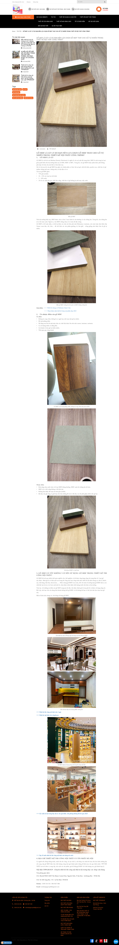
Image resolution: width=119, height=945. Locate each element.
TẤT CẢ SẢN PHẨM (80, 21)
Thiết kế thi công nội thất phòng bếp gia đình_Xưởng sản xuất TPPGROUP (27, 67)
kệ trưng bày (16, 92)
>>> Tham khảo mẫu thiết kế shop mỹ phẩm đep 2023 (60, 311)
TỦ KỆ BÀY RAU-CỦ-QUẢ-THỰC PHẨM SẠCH (67, 919)
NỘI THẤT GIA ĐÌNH (66, 900)
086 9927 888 (28, 904)
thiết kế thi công (28, 98)
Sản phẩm (47, 903)
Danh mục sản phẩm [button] (23, 17)
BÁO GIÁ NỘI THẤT (43, 26)
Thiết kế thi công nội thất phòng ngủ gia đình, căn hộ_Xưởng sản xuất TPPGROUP (27, 77)
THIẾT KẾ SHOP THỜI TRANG (88, 17)
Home (13, 31)
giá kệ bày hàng (17, 89)
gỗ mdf (25, 89)
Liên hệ (46, 906)
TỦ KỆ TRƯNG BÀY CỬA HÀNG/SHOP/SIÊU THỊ (67, 915)
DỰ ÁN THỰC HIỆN (57, 26)
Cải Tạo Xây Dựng (93, 21)
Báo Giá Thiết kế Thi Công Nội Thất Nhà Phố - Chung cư (84, 902)
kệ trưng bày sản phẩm (19, 95)
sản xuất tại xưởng (17, 98)
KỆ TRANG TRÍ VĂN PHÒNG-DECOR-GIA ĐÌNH (66, 933)
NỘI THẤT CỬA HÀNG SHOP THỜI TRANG (66, 904)
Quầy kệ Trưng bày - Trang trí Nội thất (98, 908)
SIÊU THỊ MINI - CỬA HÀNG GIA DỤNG (66, 911)
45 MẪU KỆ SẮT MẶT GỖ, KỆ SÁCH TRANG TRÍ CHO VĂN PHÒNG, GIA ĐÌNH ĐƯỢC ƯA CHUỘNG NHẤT (28, 55)
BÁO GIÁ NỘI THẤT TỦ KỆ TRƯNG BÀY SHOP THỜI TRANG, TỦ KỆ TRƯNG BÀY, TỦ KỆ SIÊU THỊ (83, 914)
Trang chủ (47, 900)
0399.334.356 (17, 904)
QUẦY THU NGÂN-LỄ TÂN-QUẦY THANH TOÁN (67, 928)
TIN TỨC (53, 17)
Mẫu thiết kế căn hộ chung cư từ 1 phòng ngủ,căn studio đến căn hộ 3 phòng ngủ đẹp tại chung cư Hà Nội (28, 43)
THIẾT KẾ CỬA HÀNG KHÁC (45, 21)
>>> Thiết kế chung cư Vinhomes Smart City (57, 308)
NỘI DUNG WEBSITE (41, 17)
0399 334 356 (7, 943)
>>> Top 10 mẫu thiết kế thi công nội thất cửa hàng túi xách (54, 855)
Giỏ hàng (105, 9)
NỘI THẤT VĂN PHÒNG (67, 907)
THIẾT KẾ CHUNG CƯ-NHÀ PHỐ (67, 17)
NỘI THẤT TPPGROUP (99, 900)
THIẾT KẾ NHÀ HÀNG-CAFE (63, 21)
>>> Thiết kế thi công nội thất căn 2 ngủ (48, 712)
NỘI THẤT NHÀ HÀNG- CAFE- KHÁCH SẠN (67, 924)
